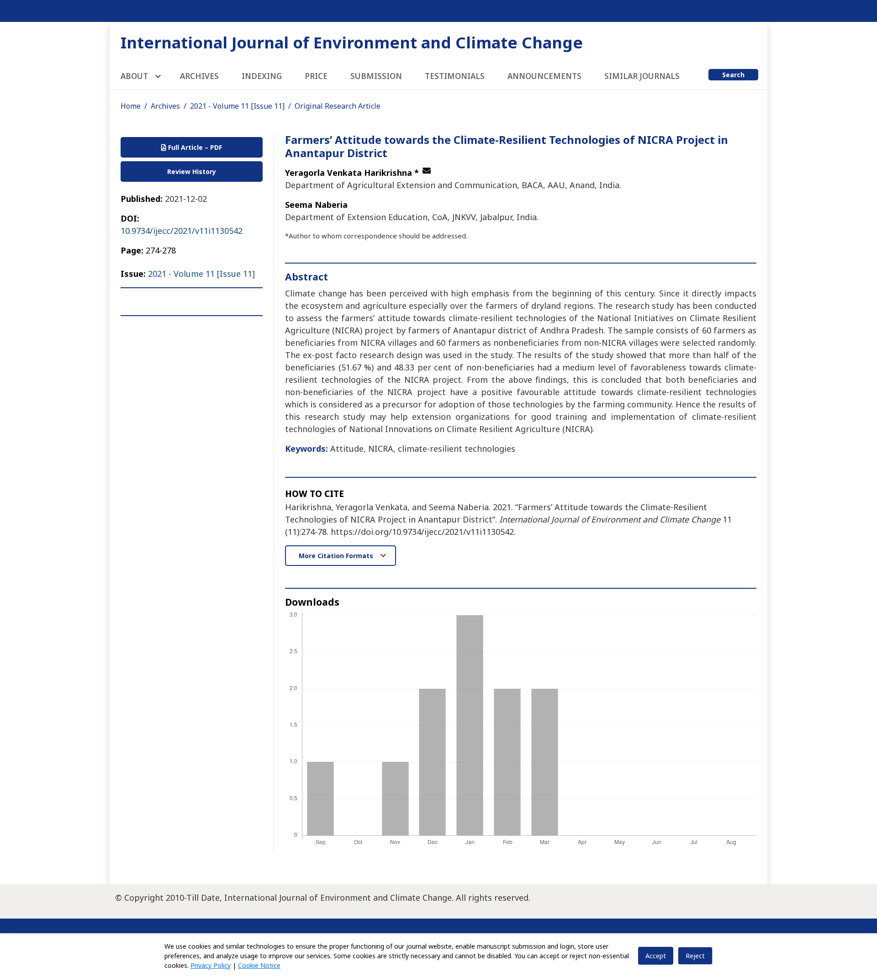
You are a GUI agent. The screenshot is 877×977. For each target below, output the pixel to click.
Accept (655, 955)
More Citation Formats (337, 555)
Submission (376, 76)
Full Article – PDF (194, 147)
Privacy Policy (210, 965)
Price (316, 76)
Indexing (262, 76)
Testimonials (455, 76)
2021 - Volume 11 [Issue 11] (237, 106)
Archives (199, 76)
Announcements (544, 76)
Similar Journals (642, 76)
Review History (191, 171)
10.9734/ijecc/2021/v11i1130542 (182, 230)
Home (131, 106)
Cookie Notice (259, 965)
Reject (695, 955)
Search (733, 74)
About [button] (135, 76)
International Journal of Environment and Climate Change (352, 42)
